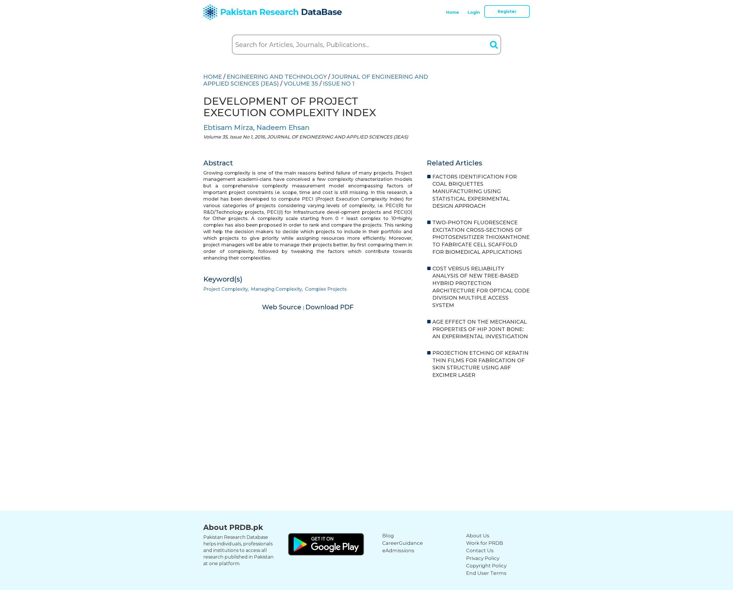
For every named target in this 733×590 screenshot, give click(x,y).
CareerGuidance (402, 543)
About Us (477, 535)
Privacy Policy (482, 558)
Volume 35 (301, 83)
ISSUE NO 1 (338, 83)
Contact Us (480, 550)
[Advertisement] (366, 428)
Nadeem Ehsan (283, 127)
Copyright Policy (486, 566)
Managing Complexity (276, 289)
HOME (212, 76)
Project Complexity (225, 289)
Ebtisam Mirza (228, 127)
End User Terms (486, 573)
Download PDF (330, 307)
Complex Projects (326, 289)
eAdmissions (398, 550)
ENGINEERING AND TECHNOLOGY (277, 76)
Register (507, 11)
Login (474, 12)
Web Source (282, 307)
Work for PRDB (484, 543)
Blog (388, 535)
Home (452, 12)
